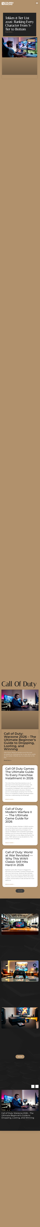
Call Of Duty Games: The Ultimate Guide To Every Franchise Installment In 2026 (20, 773)
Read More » (9, 32)
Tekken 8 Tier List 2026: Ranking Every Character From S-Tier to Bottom (19, 23)
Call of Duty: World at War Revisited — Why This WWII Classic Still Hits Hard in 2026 (19, 858)
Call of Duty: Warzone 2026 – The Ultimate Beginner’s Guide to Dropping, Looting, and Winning (20, 741)
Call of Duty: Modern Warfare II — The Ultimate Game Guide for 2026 (18, 815)
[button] (37, 3)
